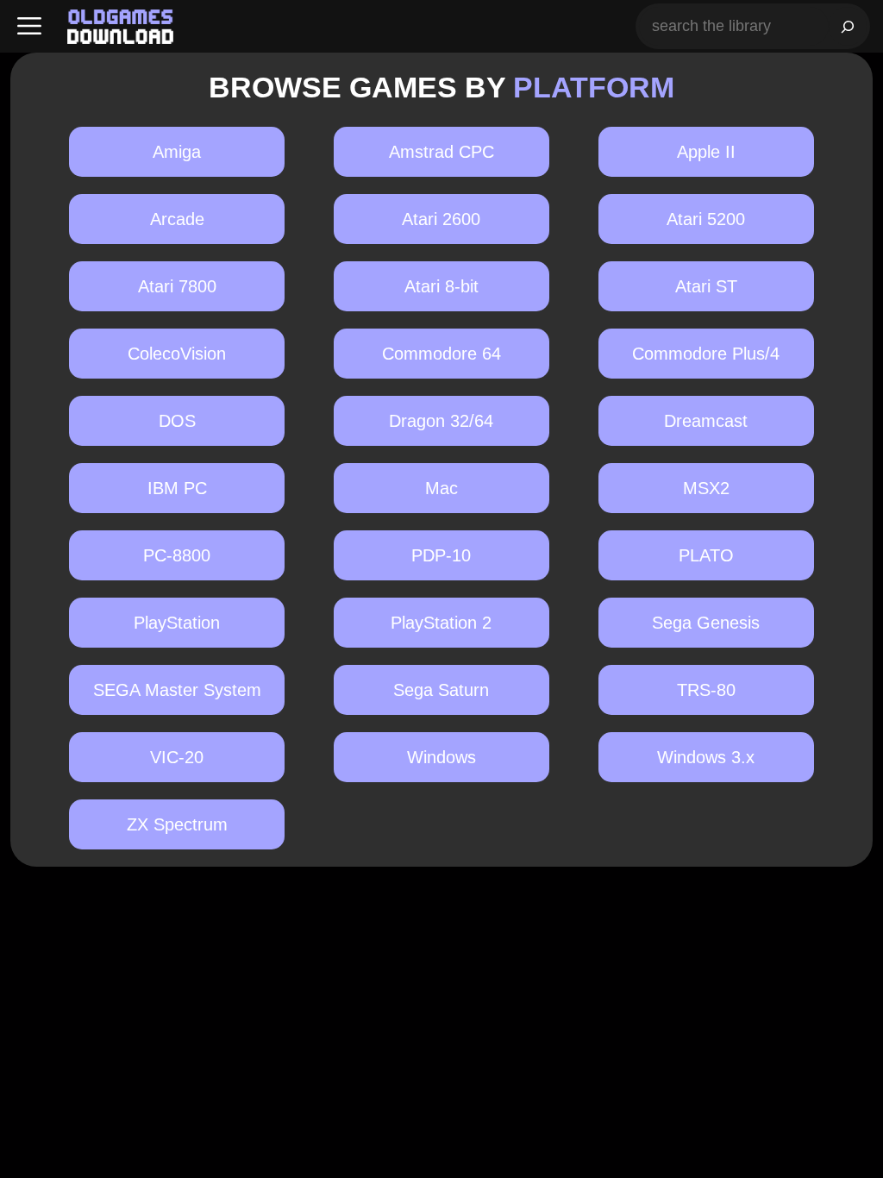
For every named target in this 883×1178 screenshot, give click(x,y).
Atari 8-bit (441, 286)
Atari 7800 (177, 286)
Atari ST (706, 286)
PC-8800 (176, 555)
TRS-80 (706, 689)
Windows (441, 757)
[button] (29, 26)
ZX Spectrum (177, 824)
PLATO (706, 555)
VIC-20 (177, 757)
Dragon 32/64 (441, 420)
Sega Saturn (441, 689)
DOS (177, 420)
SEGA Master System (177, 689)
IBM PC (177, 488)
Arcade (177, 219)
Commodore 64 (441, 353)
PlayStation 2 (441, 622)
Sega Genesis (706, 622)
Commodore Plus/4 (706, 353)
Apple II (706, 151)
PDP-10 (441, 555)
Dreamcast (706, 420)
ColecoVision (177, 353)
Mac (441, 488)
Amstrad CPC (441, 151)
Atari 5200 (706, 219)
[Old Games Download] (120, 27)
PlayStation (177, 622)
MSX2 (706, 488)
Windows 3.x (706, 757)
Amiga (177, 151)
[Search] (848, 26)
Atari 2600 (441, 219)
